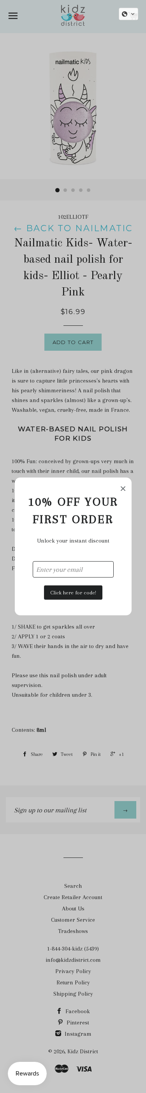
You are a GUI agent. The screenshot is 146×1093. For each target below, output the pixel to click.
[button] (128, 14)
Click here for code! (73, 592)
